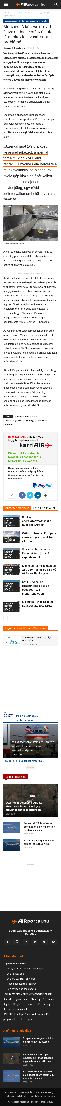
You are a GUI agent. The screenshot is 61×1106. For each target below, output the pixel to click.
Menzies (9, 424)
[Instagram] (16, 942)
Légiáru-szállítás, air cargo (9, 540)
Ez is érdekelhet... (15, 776)
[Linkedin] (26, 942)
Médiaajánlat (26, 1092)
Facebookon (30, 457)
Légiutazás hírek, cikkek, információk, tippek (27, 993)
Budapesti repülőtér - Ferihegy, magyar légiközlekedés (26, 21)
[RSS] (35, 942)
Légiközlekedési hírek (15, 963)
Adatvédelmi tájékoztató (43, 1096)
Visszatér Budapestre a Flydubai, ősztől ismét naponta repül (37, 553)
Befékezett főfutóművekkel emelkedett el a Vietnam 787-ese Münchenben (40, 826)
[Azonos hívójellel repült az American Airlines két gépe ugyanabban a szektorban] (30, 800)
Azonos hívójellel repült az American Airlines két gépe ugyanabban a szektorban (24, 806)
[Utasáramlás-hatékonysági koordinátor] (12, 640)
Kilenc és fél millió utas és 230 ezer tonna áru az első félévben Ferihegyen (39, 569)
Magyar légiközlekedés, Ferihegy (25, 968)
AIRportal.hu (19, 48)
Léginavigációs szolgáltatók (22, 988)
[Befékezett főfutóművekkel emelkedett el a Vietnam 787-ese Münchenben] (11, 827)
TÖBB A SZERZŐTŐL (44, 508)
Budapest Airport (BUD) (26, 416)
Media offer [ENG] (44, 1092)
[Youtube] (53, 942)
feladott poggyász (13, 420)
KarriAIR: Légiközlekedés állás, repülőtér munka (29, 999)
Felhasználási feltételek (17, 1096)
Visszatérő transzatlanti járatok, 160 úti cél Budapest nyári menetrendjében (29, 746)
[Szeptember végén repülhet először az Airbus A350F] (11, 845)
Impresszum (11, 1092)
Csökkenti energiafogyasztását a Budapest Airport (36, 521)
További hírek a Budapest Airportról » (23, 761)
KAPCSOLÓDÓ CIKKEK (17, 508)
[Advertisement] (30, 887)
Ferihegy (30, 420)
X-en (33, 460)
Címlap (6, 12)
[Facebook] (7, 942)
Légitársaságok (15, 973)
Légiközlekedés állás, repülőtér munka (25, 628)
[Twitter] (44, 942)
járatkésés (43, 420)
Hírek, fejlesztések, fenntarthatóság (26, 718)
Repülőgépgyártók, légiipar (21, 983)
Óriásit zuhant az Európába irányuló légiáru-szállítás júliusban (39, 537)
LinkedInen (15, 460)
